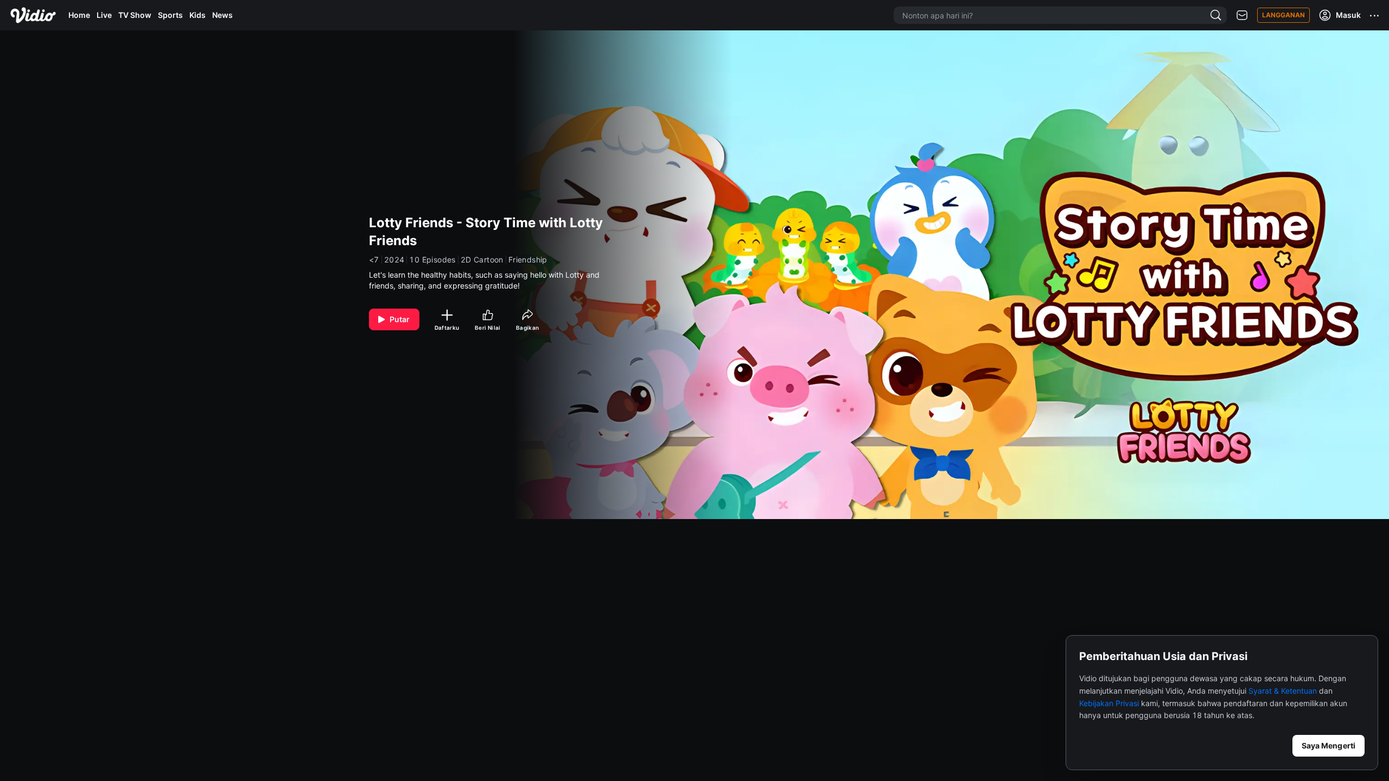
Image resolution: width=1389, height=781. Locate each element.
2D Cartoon (482, 259)
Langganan (1283, 15)
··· (1374, 15)
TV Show (134, 15)
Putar (400, 319)
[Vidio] (33, 15)
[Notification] (1241, 15)
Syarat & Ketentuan (1282, 690)
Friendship (527, 259)
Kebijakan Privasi (1109, 703)
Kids (197, 15)
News (222, 15)
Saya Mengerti (1328, 745)
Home (79, 15)
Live (104, 15)
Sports (170, 15)
